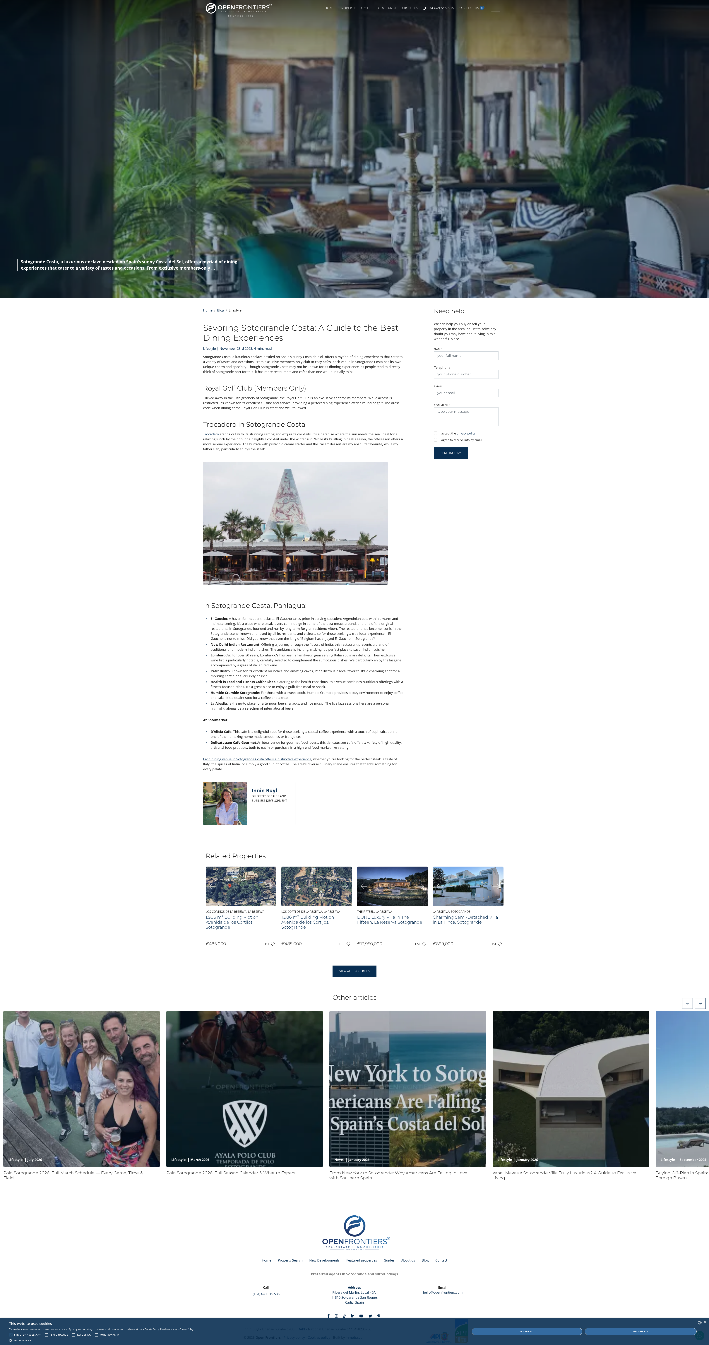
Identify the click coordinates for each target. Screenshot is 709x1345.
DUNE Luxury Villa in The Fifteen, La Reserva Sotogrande (389, 920)
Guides (389, 1260)
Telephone (442, 367)
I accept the (457, 433)
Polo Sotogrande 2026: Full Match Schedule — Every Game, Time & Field (73, 1175)
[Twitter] (371, 1315)
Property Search (290, 1260)
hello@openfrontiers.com (443, 1292)
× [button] (704, 1322)
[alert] (354, 1331)
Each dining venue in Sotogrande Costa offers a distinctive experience (257, 759)
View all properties (354, 971)
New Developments (324, 1260)
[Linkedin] (353, 1315)
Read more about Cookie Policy (177, 1329)
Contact (441, 1260)
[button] (101, 1340)
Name (438, 349)
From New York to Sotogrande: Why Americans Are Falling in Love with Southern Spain (398, 1175)
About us (408, 1260)
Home (208, 310)
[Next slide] (700, 1003)
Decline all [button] (640, 1331)
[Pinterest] (379, 1315)
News (339, 1159)
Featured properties (361, 1260)
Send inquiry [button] (451, 453)
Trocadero (211, 434)
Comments (442, 405)
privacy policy (466, 433)
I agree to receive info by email (461, 440)
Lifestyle (15, 1159)
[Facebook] (329, 1315)
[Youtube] (362, 1315)
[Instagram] (337, 1315)
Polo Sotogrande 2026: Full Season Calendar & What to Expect (231, 1172)
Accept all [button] (527, 1331)
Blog (220, 310)
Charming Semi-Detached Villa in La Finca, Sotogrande (465, 920)
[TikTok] (345, 1315)
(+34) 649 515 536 (266, 1294)
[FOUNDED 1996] (240, 8)
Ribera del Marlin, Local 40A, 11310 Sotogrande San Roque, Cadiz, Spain (354, 1295)
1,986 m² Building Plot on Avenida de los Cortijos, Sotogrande (232, 922)
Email (438, 386)
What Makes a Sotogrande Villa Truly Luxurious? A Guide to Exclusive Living (564, 1175)
